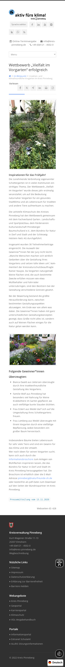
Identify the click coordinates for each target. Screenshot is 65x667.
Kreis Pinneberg (19, 600)
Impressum (17, 572)
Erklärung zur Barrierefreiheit (27, 581)
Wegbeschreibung (19, 553)
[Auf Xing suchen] (33, 88)
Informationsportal (21, 634)
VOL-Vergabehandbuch (23, 619)
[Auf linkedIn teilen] (40, 88)
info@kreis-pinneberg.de (22, 549)
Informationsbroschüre (21, 459)
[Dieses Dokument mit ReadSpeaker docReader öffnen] (53, 88)
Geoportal (16, 605)
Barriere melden (20, 586)
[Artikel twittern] (27, 88)
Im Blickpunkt (20, 76)
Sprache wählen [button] (19, 24)
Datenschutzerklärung (23, 576)
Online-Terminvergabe (24, 41)
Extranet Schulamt (21, 639)
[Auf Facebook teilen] (20, 88)
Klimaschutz (17, 614)
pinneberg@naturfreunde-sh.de (35, 478)
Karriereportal (18, 610)
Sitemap (15, 567)
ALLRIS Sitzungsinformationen (27, 643)
